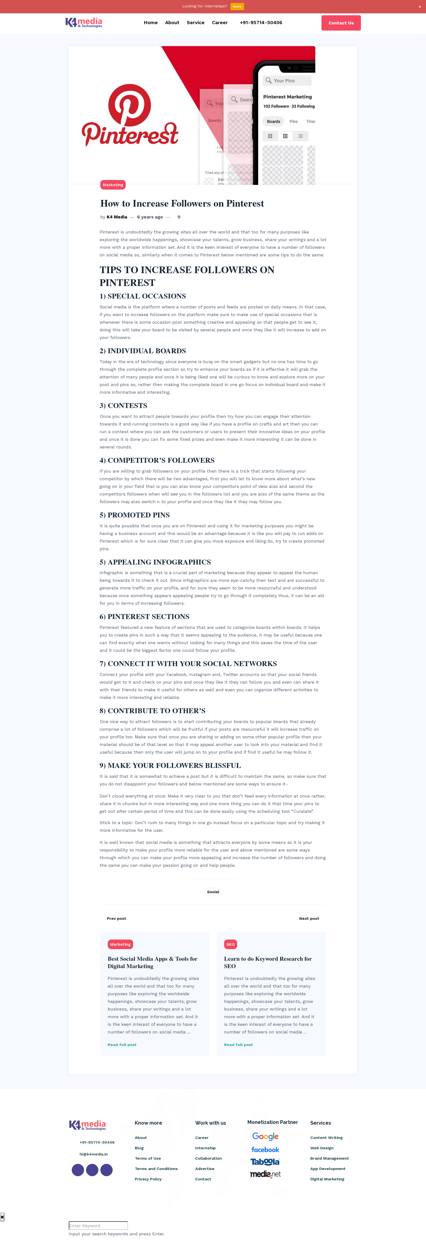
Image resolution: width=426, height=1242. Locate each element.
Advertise (204, 1168)
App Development (328, 1168)
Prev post (116, 918)
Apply (237, 6)
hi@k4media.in (94, 1154)
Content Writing (326, 1137)
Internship (205, 1148)
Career (220, 22)
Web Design (322, 1148)
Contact (203, 1179)
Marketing (113, 184)
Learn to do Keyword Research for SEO (268, 962)
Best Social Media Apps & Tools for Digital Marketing (152, 962)
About (172, 22)
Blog (139, 1148)
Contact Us (341, 22)
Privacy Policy (148, 1179)
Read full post (122, 1044)
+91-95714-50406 (261, 22)
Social (213, 891)
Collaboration (208, 1158)
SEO (231, 944)
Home (151, 22)
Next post (309, 918)
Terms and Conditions (156, 1168)
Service (196, 22)
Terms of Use (148, 1158)
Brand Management (329, 1158)
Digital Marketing (327, 1179)
